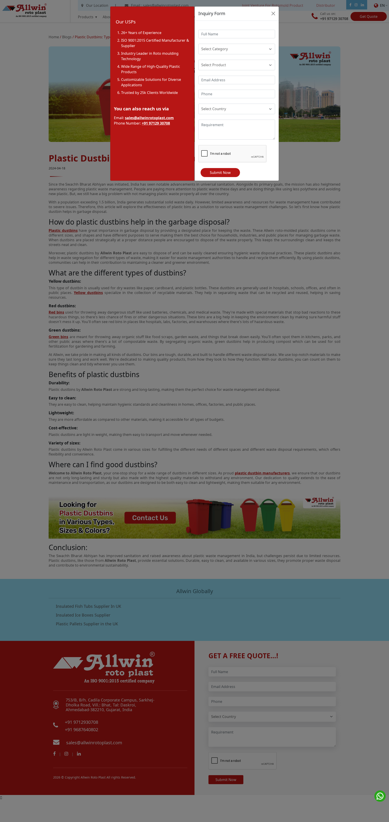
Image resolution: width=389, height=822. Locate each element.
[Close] (273, 13)
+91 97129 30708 (156, 123)
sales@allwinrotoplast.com (149, 117)
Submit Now (220, 172)
